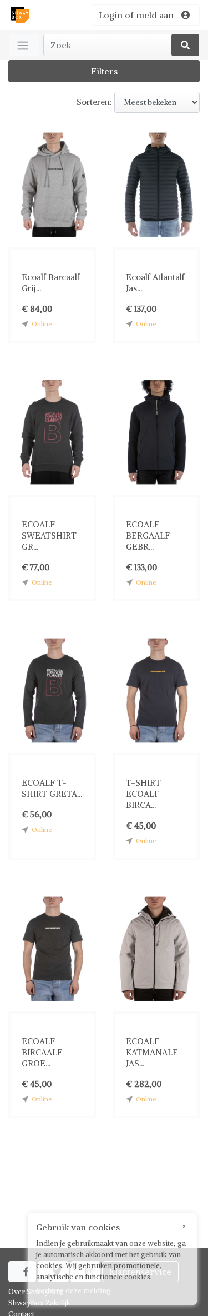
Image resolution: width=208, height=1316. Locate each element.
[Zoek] (185, 45)
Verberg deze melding (73, 1290)
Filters (104, 71)
